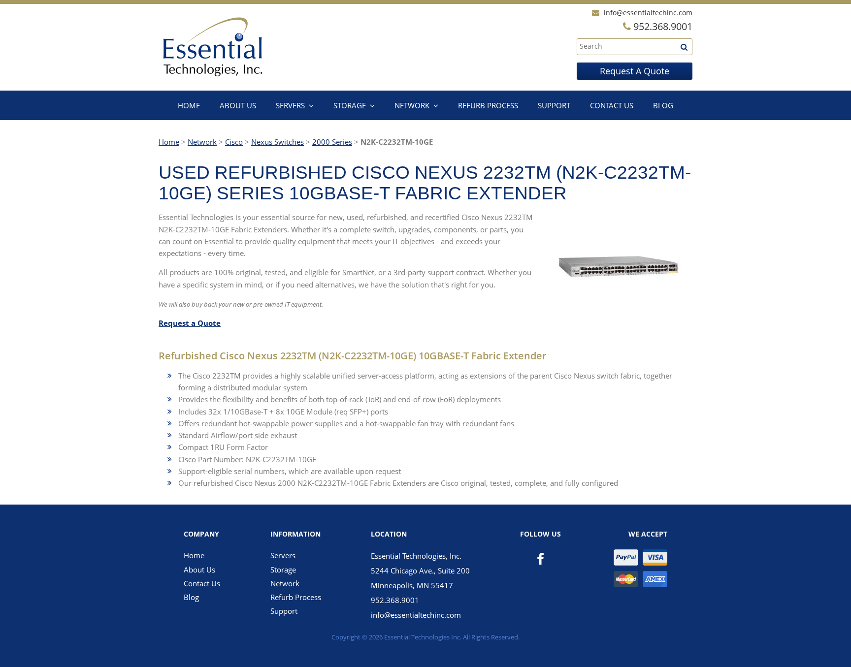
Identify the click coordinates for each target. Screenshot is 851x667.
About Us (238, 105)
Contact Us (611, 105)
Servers (290, 105)
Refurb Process (488, 105)
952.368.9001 (395, 600)
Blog (663, 105)
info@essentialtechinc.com (648, 12)
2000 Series (332, 142)
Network (411, 105)
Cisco (234, 142)
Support (554, 105)
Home (189, 105)
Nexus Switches (277, 142)
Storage (349, 105)
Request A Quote (634, 71)
